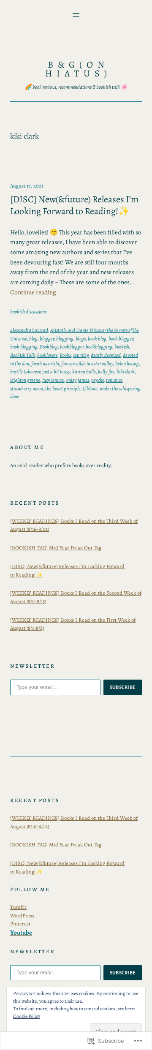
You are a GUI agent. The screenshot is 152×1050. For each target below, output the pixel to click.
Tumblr (18, 907)
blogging (64, 338)
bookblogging (99, 346)
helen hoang (127, 363)
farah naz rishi (45, 363)
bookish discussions (28, 311)
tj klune (90, 388)
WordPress (22, 915)
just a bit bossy (56, 371)
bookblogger (72, 346)
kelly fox (106, 371)
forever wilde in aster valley (87, 363)
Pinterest (20, 923)
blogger (47, 338)
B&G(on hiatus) (78, 69)
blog (33, 338)
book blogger (121, 338)
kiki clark (126, 371)
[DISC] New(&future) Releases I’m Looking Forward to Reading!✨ (74, 205)
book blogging (24, 346)
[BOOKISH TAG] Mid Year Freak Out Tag (55, 547)
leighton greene (25, 380)
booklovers (47, 355)
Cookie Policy (26, 1016)
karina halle (84, 371)
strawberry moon (26, 388)
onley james (77, 380)
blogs (81, 338)
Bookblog (49, 346)
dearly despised (106, 355)
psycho (97, 380)
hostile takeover (25, 371)
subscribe (123, 687)
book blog (97, 338)
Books (65, 355)
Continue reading (33, 292)
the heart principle (63, 388)
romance (114, 380)
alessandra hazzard (29, 330)
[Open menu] (76, 15)
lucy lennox (53, 380)
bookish (121, 346)
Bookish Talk (22, 355)
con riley (81, 355)
